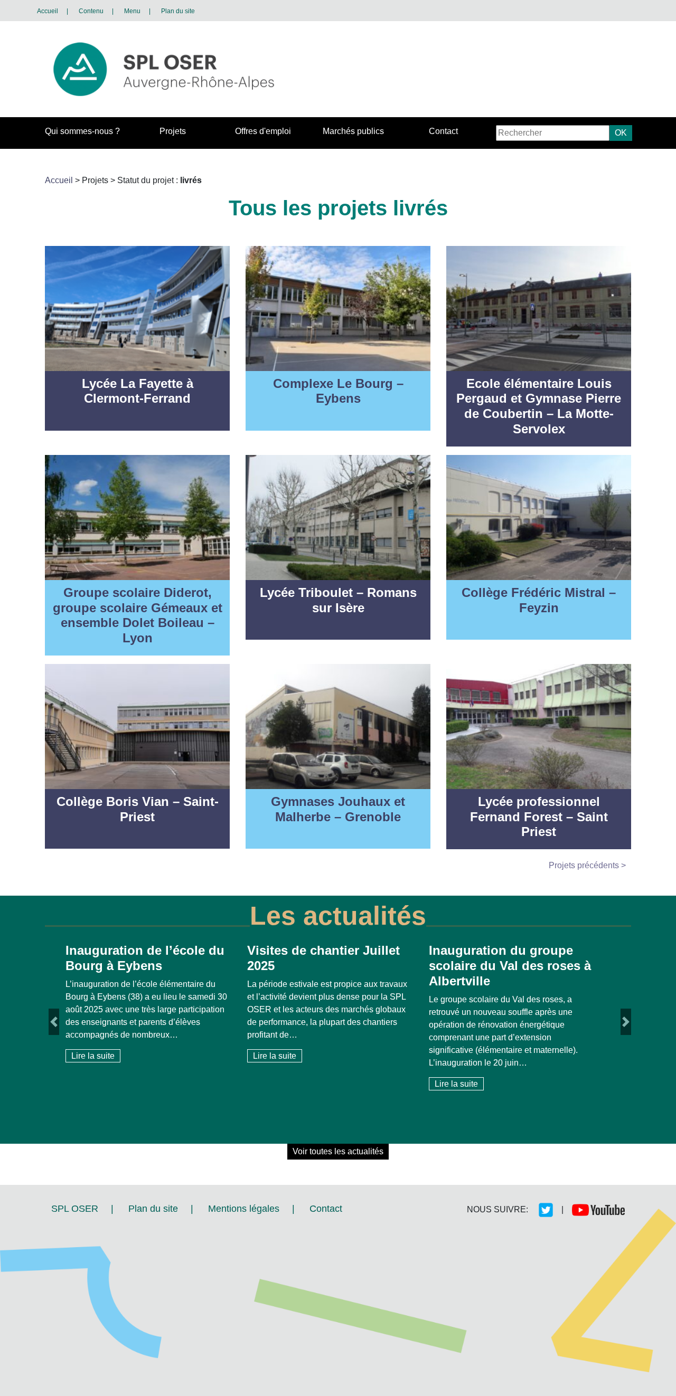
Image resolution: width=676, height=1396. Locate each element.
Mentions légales (243, 1208)
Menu (132, 11)
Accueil (47, 11)
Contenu (91, 11)
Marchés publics (353, 131)
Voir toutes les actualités (338, 1151)
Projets (172, 131)
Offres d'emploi (263, 131)
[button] (53, 1050)
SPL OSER (74, 1208)
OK (621, 132)
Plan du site (178, 11)
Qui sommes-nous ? (82, 131)
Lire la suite (93, 1055)
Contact (443, 131)
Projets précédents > (587, 865)
